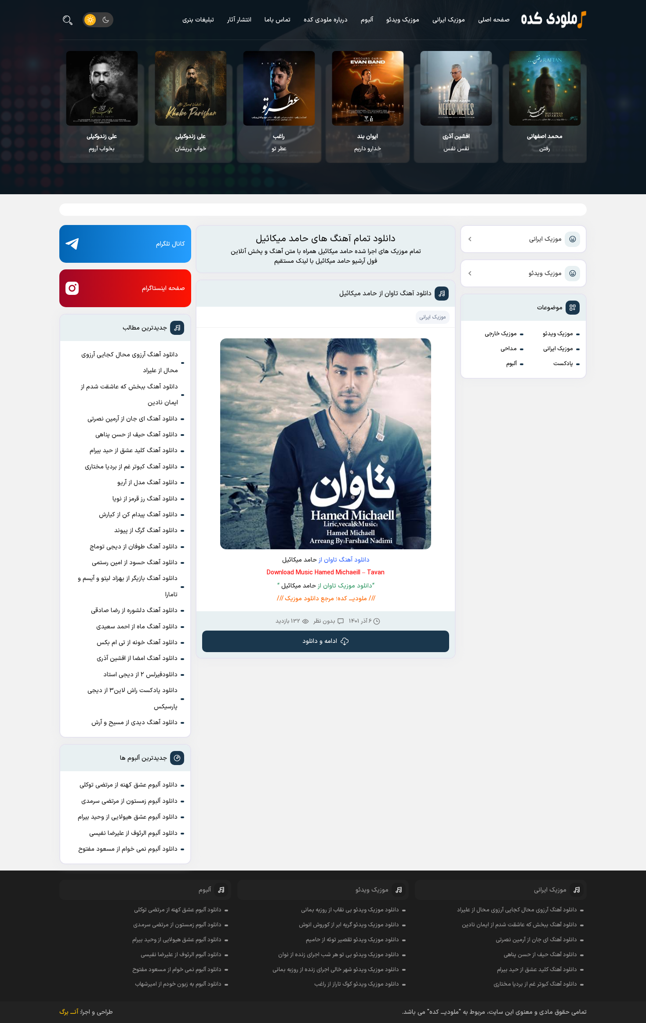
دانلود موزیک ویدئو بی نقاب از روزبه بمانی (350, 910)
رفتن (545, 142)
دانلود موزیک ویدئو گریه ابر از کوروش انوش (349, 925)
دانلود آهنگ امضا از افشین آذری (137, 658)
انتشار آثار (239, 20)
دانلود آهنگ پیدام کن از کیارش (138, 514)
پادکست (563, 363)
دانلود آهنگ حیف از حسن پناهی (136, 434)
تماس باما (277, 20)
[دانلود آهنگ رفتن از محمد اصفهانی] (545, 88)
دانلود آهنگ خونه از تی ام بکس (137, 642)
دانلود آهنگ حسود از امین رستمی (135, 562)
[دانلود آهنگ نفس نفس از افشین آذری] (456, 88)
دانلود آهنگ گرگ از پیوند (146, 530)
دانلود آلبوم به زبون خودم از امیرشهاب (178, 984)
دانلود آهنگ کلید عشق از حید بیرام (134, 450)
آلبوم (367, 20)
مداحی (509, 349)
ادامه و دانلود (319, 641)
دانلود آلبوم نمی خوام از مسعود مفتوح (128, 849)
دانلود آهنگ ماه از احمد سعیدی (137, 626)
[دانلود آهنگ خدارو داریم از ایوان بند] (367, 88)
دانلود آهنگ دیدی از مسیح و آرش (134, 722)
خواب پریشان (190, 142)
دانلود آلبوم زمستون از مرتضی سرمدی (129, 801)
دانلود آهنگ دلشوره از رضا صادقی (134, 610)
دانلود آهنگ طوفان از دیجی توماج (134, 546)
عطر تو (279, 142)
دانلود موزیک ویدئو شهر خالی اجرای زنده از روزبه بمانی (335, 969)
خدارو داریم (367, 142)
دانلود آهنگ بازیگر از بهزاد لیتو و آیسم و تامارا (128, 586)
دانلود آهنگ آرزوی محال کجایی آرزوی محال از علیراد (129, 362)
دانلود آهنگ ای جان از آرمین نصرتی (132, 419)
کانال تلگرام (170, 244)
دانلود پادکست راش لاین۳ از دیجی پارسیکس (132, 698)
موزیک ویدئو (402, 20)
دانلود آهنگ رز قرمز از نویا (145, 499)
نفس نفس (456, 142)
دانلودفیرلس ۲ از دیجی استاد (140, 674)
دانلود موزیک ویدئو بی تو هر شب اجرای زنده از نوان (338, 954)
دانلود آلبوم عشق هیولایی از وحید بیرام (128, 817)
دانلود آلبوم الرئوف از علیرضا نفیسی (133, 833)
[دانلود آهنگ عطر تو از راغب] (279, 88)
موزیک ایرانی (448, 20)
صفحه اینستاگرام (163, 288)
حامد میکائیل (299, 560)
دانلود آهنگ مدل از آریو (147, 482)
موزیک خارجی (501, 334)
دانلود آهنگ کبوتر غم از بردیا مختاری (131, 467)
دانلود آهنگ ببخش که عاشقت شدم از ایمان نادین (129, 394)
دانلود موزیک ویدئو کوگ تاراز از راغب (356, 984)
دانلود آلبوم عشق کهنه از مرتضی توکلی (129, 785)
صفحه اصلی (494, 20)
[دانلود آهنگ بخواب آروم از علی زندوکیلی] (102, 88)
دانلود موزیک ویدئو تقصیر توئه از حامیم (352, 940)
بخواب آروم (102, 142)
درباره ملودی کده (326, 20)
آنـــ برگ (68, 1012)
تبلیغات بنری (198, 20)
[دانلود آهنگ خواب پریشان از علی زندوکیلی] (190, 88)
